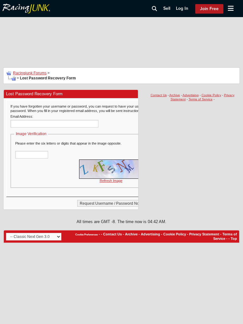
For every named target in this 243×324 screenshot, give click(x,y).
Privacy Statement (204, 234)
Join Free (209, 8)
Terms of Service (201, 99)
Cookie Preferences (86, 234)
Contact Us (159, 95)
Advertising (191, 95)
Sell (166, 8)
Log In (182, 8)
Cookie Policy (211, 95)
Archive (174, 95)
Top (234, 238)
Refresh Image (111, 181)
